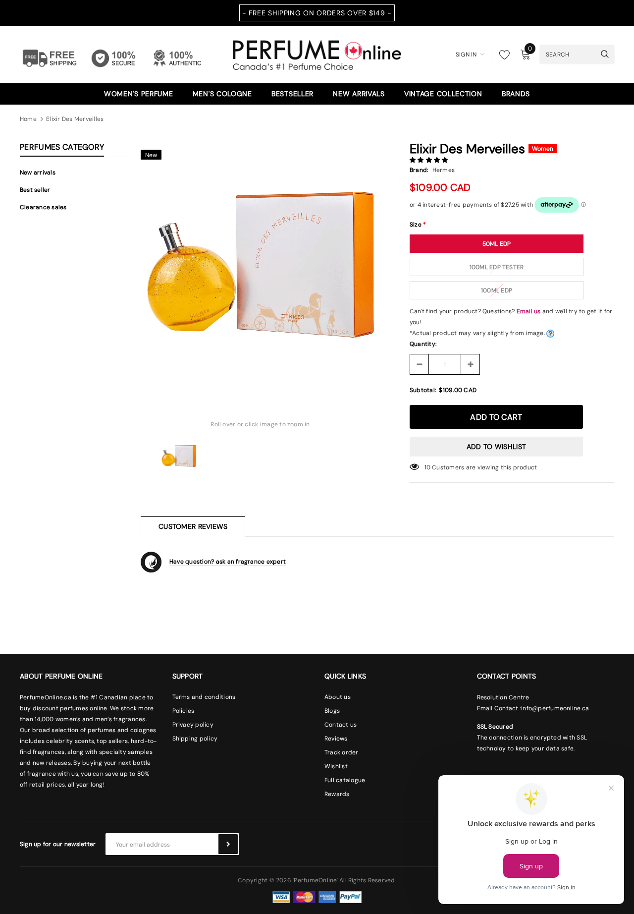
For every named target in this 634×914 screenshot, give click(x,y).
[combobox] (567, 54)
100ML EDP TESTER (497, 267)
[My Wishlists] (502, 54)
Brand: (419, 170)
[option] (260, 264)
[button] (430, 160)
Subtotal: (423, 390)
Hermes (443, 170)
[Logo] (317, 53)
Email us (529, 311)
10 (427, 467)
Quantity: (423, 344)
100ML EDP (496, 290)
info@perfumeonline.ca (555, 708)
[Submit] (228, 844)
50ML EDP (496, 244)
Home (28, 119)
